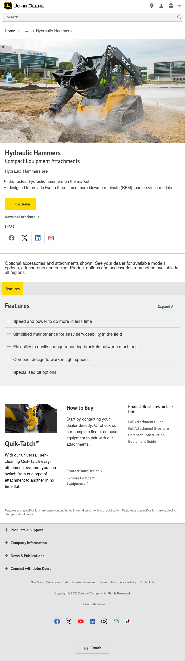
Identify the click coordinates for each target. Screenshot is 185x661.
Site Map (37, 582)
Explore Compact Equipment (80, 480)
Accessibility (128, 582)
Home (10, 31)
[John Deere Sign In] (161, 6)
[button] (57, 621)
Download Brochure (20, 216)
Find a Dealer (20, 204)
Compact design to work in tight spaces (51, 359)
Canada (95, 647)
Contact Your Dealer (82, 470)
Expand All (166, 306)
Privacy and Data (57, 582)
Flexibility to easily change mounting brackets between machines (75, 346)
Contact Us (147, 582)
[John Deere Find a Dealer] (152, 6)
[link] (171, 6)
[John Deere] (27, 6)
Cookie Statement (84, 582)
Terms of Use (107, 582)
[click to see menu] (179, 6)
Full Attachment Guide (146, 421)
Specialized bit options (34, 372)
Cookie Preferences (92, 604)
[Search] (179, 17)
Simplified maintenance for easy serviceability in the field (67, 334)
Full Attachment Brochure (148, 428)
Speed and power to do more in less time (52, 321)
